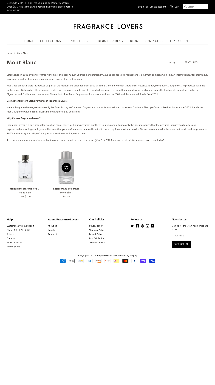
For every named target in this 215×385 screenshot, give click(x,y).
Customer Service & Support (20, 225)
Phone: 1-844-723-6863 (18, 230)
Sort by (171, 62)
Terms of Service (14, 242)
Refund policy (13, 246)
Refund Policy (95, 234)
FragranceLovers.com (107, 255)
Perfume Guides (108, 41)
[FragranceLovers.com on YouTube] (152, 226)
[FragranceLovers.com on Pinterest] (142, 226)
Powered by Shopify (127, 255)
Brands (51, 230)
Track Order (180, 41)
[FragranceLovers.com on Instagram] (147, 226)
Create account (158, 6)
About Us (78, 41)
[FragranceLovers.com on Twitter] (132, 226)
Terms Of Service (97, 242)
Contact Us (154, 41)
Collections (51, 41)
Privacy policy (96, 225)
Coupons (11, 238)
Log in (141, 6)
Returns (10, 234)
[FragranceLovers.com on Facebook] (137, 226)
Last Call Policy (96, 238)
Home (29, 41)
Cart (177, 6)
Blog (134, 41)
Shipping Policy (96, 230)
